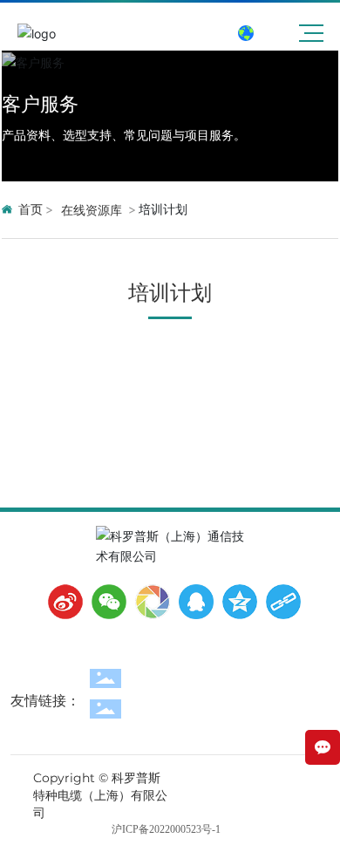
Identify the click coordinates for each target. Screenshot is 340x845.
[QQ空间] (235, 601)
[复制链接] (279, 601)
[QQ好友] (192, 601)
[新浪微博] (61, 601)
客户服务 (40, 103)
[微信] (104, 601)
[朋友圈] (148, 601)
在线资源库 (91, 209)
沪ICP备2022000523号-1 (166, 829)
